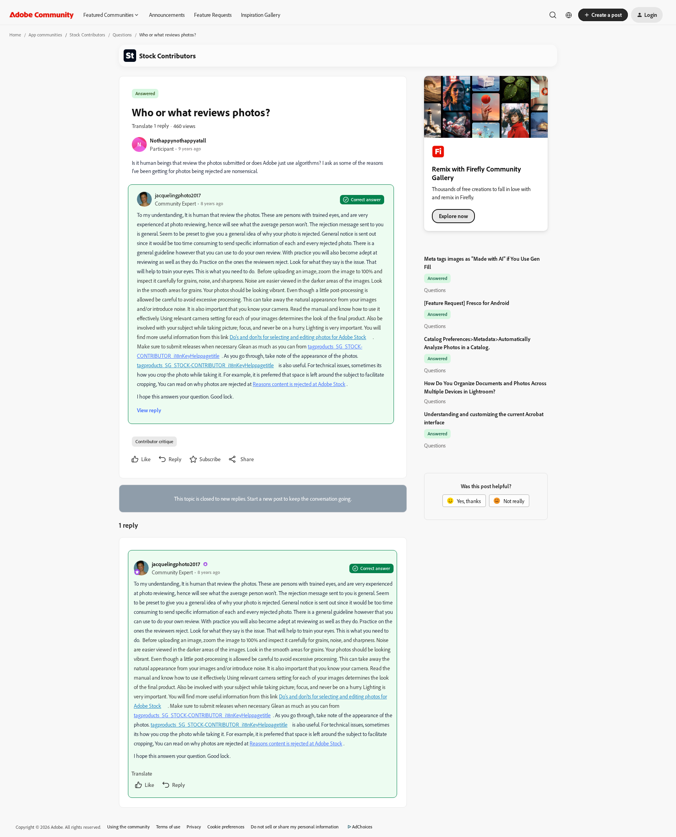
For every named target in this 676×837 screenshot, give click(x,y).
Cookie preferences (226, 827)
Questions (122, 35)
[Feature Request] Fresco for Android (466, 302)
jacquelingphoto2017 (178, 195)
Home (15, 35)
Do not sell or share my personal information (295, 827)
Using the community (128, 827)
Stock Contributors (87, 35)
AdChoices (362, 827)
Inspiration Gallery (260, 14)
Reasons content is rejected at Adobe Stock (299, 384)
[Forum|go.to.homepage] (41, 15)
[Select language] (569, 15)
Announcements (167, 14)
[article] (262, 674)
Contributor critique (154, 441)
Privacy (194, 827)
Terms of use (168, 827)
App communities (45, 35)
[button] (603, 15)
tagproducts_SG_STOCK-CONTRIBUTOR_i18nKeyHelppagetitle (205, 365)
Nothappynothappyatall (178, 140)
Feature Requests (213, 14)
